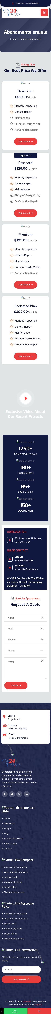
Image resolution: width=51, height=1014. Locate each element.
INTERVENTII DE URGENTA (27, 3)
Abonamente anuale (14, 892)
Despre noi (9, 823)
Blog (6, 833)
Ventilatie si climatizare (16, 872)
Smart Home (10, 933)
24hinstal (26, 1001)
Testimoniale (10, 843)
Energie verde (11, 877)
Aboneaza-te (20, 979)
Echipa (7, 828)
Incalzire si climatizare (15, 867)
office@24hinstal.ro (18, 737)
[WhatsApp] (39, 1011)
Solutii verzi (10, 923)
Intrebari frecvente (13, 838)
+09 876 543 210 (24, 560)
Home (13, 39)
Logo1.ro (38, 1004)
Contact (8, 848)
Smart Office (10, 887)
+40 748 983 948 (17, 728)
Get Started (24, 141)
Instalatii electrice (13, 882)
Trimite (14, 685)
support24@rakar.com (26, 569)
